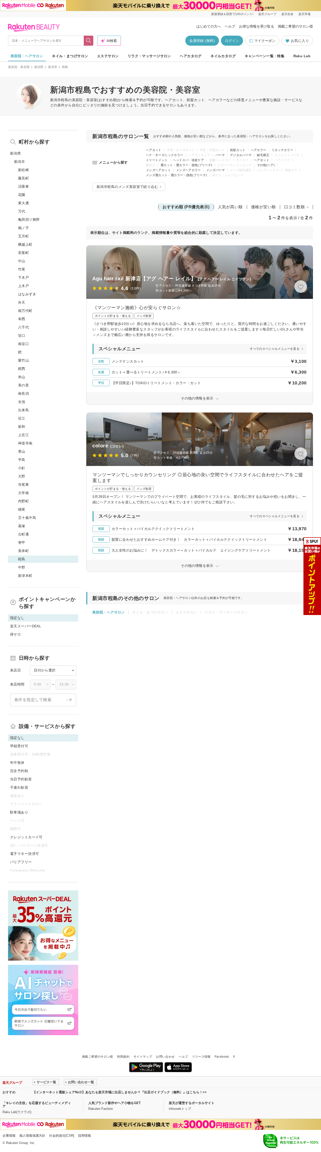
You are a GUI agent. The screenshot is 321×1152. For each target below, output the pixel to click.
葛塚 (21, 526)
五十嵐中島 (27, 518)
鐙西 (21, 369)
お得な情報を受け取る (256, 26)
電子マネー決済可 (24, 854)
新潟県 (39, 67)
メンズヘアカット (158, 170)
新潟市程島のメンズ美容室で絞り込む (127, 187)
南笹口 (23, 344)
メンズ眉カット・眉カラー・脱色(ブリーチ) (176, 175)
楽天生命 (287, 14)
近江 (21, 418)
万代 (21, 211)
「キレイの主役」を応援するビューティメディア (37, 1104)
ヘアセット (261, 160)
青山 (21, 451)
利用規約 (123, 1056)
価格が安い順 (263, 207)
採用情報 (84, 1135)
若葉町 (23, 253)
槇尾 (21, 509)
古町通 (23, 534)
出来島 (23, 410)
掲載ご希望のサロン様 (295, 26)
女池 (21, 402)
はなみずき (27, 294)
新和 (21, 427)
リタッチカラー (282, 150)
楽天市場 (304, 14)
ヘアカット (154, 150)
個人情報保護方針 (32, 1135)
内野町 (23, 501)
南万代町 (25, 311)
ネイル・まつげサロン (70, 56)
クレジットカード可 (26, 837)
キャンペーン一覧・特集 (265, 56)
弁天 (21, 302)
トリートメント (157, 160)
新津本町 (25, 576)
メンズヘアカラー (188, 170)
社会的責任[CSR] (61, 1135)
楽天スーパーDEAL (25, 626)
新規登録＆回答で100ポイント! (232, 14)
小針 (21, 468)
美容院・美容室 (19, 67)
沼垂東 (23, 186)
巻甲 (21, 542)
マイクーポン (264, 41)
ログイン (232, 41)
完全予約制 (19, 771)
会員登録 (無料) (202, 41)
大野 (21, 476)
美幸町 (23, 551)
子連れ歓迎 (19, 787)
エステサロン (108, 56)
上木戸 (23, 286)
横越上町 (25, 244)
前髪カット (238, 150)
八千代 (23, 327)
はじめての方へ (208, 26)
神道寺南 (25, 443)
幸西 (21, 319)
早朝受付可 (19, 746)
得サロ (15, 634)
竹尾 (21, 269)
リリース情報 (201, 1056)
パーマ (220, 155)
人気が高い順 (230, 207)
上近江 (23, 435)
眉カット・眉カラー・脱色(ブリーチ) (186, 165)
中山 (21, 261)
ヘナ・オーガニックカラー (164, 155)
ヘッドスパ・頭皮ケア (188, 160)
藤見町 (23, 178)
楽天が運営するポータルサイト (191, 1103)
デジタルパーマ (241, 155)
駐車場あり (19, 812)
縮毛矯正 (263, 155)
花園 (21, 195)
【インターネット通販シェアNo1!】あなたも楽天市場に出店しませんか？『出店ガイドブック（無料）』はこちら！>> (120, 1092)
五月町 (23, 236)
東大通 (23, 203)
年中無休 (17, 763)
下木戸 (23, 278)
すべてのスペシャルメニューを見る (274, 348)
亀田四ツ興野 (29, 220)
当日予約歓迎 (21, 779)
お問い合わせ (165, 1056)
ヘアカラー (258, 150)
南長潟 (23, 393)
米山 (21, 377)
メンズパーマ (215, 170)
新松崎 (23, 170)
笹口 (21, 335)
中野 (21, 567)
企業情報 (9, 1135)
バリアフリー (21, 862)
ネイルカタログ (223, 56)
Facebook (222, 1056)
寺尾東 (23, 485)
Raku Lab (301, 56)
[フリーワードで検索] (89, 41)
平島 (21, 460)
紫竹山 (23, 360)
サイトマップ (142, 1056)
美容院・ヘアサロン (27, 56)
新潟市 (52, 67)
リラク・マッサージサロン (149, 56)
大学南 (23, 493)
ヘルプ (230, 26)
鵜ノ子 (23, 228)
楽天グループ (267, 14)
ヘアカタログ (191, 56)
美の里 (23, 385)
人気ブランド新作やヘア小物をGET (114, 1103)
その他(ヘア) (266, 165)
